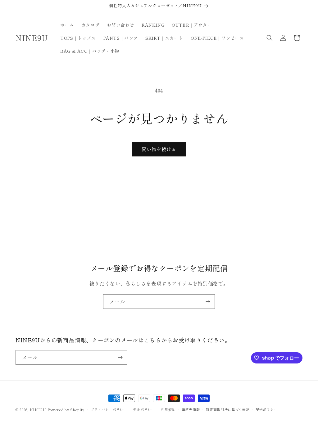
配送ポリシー (266, 409)
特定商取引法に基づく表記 (227, 409)
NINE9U (38, 409)
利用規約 (168, 409)
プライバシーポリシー (109, 409)
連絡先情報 (191, 409)
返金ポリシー (144, 409)
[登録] (208, 301)
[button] (269, 38)
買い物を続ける (159, 149)
